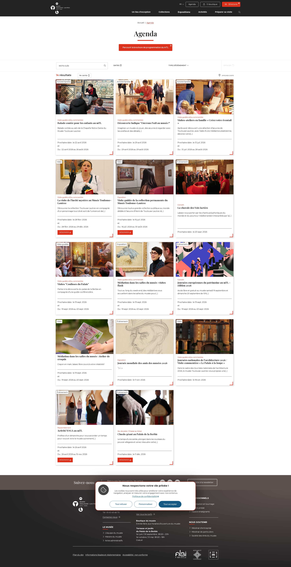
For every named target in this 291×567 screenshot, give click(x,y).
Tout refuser (121, 504)
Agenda (150, 23)
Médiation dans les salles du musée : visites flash (142, 284)
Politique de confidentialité (144, 496)
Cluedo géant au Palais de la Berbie (137, 434)
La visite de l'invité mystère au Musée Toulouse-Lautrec (84, 202)
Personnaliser (145, 504)
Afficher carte (228, 75)
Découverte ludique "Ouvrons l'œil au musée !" (144, 123)
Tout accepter (170, 504)
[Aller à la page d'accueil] (61, 8)
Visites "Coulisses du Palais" (73, 284)
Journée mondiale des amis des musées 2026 (142, 363)
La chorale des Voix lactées (193, 207)
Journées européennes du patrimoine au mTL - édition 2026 (204, 284)
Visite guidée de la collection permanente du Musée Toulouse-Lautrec (143, 202)
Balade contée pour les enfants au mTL (80, 123)
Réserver (64, 232)
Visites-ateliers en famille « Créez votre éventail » (205, 121)
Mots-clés (64, 66)
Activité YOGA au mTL (70, 430)
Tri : (83, 75)
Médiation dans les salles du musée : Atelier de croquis (84, 358)
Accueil (140, 23)
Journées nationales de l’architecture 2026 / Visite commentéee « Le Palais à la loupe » (202, 361)
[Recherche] (239, 12)
